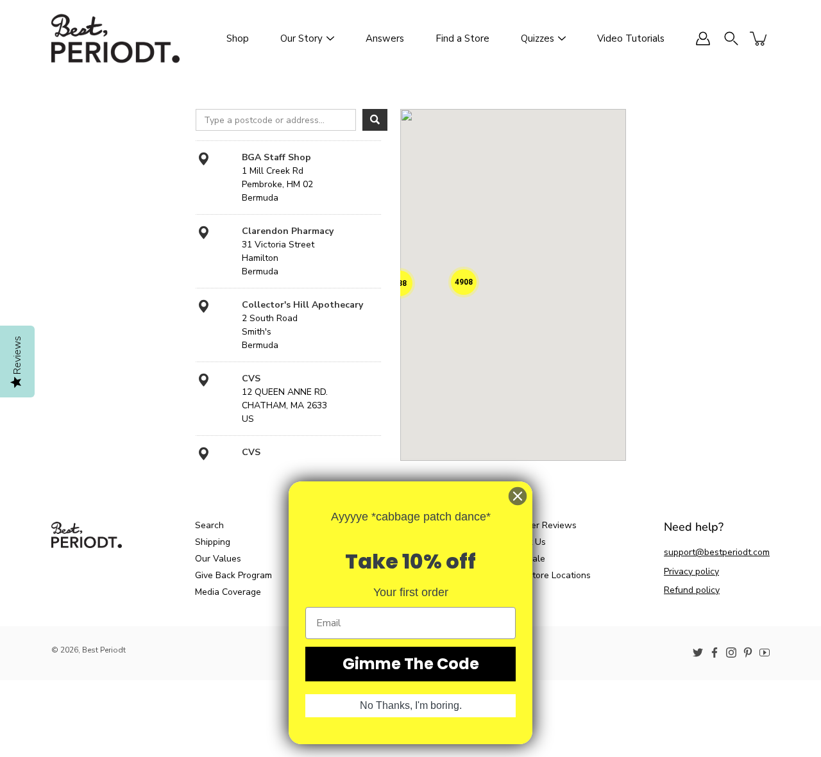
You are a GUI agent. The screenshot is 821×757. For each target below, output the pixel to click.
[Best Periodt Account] (703, 38)
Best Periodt (104, 650)
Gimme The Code (411, 663)
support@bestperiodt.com (717, 552)
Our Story (301, 38)
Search (209, 525)
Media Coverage (228, 592)
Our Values (218, 559)
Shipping (212, 542)
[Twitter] (698, 652)
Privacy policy (691, 571)
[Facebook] (714, 652)
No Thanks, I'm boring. (411, 705)
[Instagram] (731, 652)
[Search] (374, 120)
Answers (385, 38)
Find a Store (462, 38)
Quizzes (537, 38)
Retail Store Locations (545, 575)
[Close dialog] (517, 496)
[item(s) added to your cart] (759, 38)
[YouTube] (764, 652)
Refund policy (692, 590)
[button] (464, 282)
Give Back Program (233, 575)
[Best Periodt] (115, 38)
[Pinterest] (748, 652)
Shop (237, 38)
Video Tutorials (630, 38)
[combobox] (276, 120)
